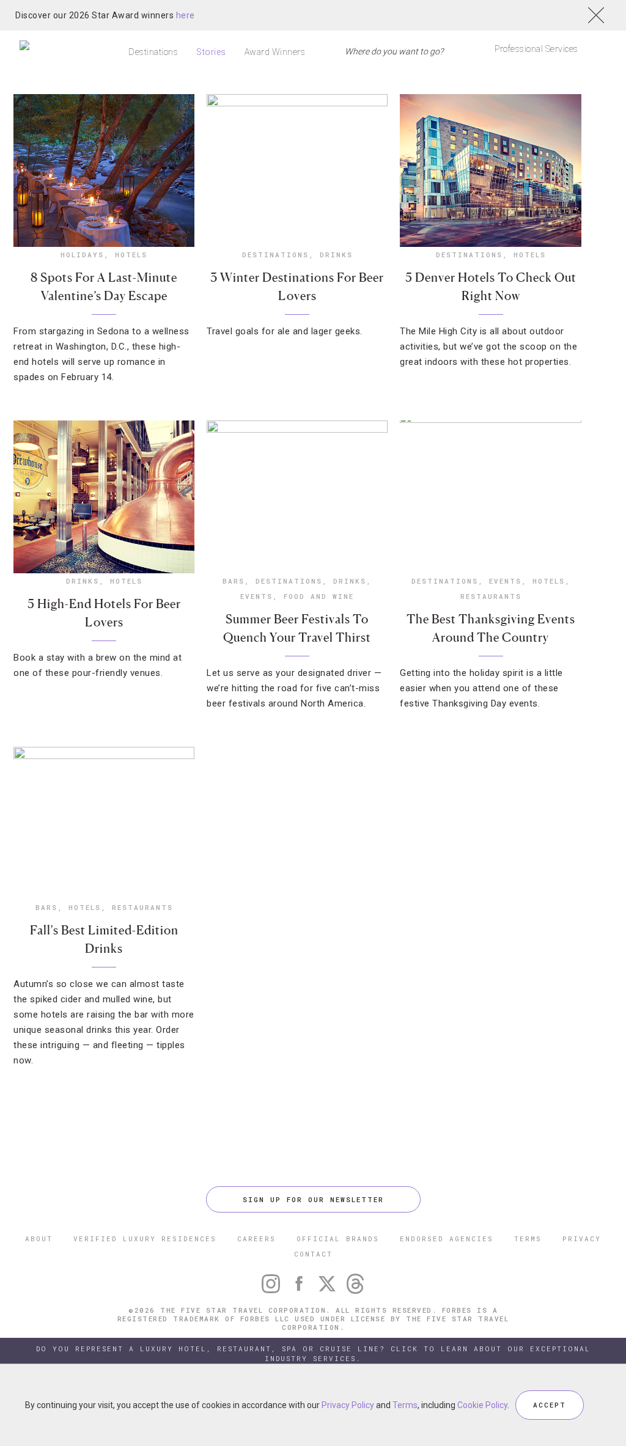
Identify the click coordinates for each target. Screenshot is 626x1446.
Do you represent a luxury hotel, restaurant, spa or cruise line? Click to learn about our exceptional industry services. (313, 1353)
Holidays (82, 254)
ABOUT (39, 1238)
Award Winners (275, 52)
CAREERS (256, 1238)
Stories (211, 52)
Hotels (131, 254)
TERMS (528, 1238)
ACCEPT (549, 1404)
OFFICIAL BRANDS (337, 1238)
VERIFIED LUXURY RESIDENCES (144, 1238)
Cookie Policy (482, 1405)
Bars (234, 580)
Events (256, 596)
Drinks (336, 254)
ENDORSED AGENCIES (446, 1238)
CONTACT (313, 1253)
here (185, 15)
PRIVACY (581, 1238)
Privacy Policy (348, 1405)
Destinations (153, 52)
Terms (405, 1405)
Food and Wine (319, 596)
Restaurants (490, 596)
